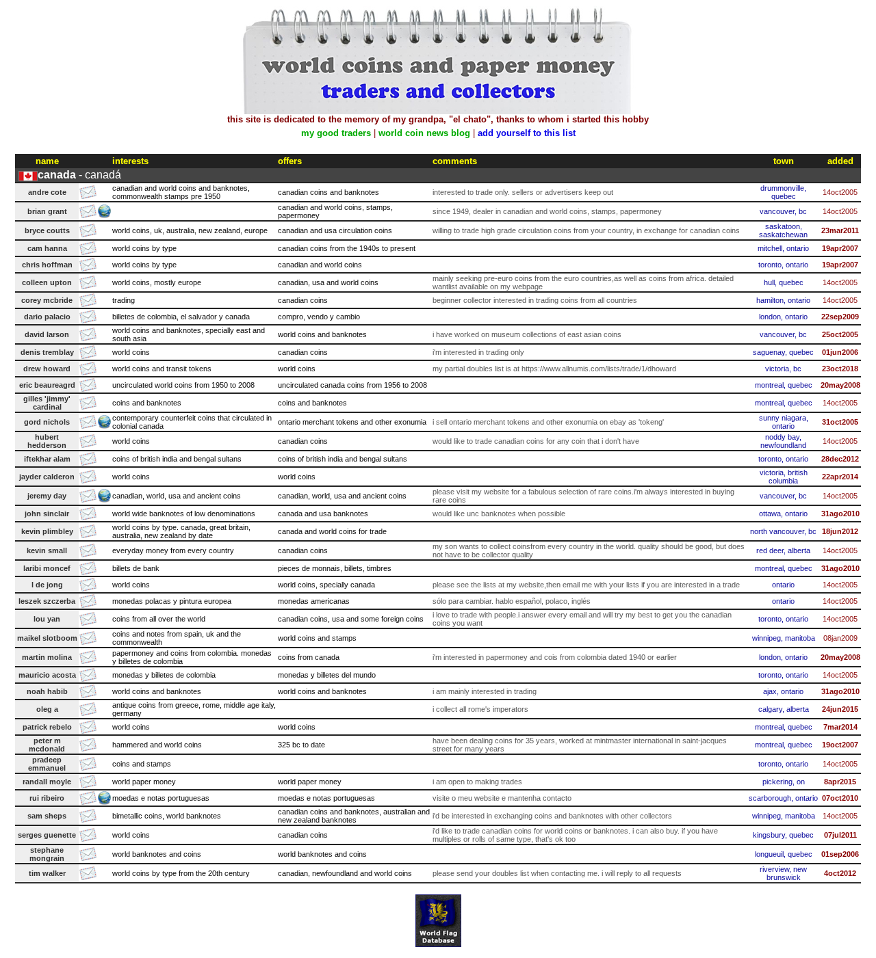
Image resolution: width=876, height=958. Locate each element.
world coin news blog (424, 133)
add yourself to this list (527, 133)
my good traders (336, 133)
